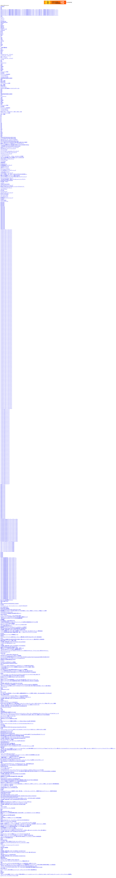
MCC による (3, 691)
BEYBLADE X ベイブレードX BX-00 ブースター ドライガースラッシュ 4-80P (17, 745)
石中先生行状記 (3, 840)
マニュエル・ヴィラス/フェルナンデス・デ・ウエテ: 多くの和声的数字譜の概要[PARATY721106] (21, 867)
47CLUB (2, 190)
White (1, 688)
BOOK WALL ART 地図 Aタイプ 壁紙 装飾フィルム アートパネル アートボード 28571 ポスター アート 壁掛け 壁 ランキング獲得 (28, 703)
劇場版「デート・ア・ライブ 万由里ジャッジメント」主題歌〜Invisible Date (16, 835)
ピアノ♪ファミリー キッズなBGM (7, 807)
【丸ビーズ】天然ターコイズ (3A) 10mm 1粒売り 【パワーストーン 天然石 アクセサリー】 (20, 704)
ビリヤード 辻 (3, 87)
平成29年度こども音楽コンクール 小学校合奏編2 (11, 817)
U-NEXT (2, 199)
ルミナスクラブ (3, 191)
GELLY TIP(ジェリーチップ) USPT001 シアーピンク (11, 828)
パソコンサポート (4, 75)
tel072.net (2, 27)
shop (1, 52)
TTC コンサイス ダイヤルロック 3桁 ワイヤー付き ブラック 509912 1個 (15, 825)
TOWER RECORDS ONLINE (6, 180)
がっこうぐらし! (4, 678)
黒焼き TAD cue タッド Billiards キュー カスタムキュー (12, 143)
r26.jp (1, 24)
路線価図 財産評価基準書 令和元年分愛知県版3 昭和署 (12, 735)
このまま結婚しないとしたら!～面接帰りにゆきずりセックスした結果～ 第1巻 (17, 667)
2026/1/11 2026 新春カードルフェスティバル (9, 88)
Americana (2, 711)
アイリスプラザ (3, 149)
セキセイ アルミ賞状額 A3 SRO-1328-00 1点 (9, 859)
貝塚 (1, 67)
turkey (1, 44)
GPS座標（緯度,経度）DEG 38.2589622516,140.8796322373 (12, 831)
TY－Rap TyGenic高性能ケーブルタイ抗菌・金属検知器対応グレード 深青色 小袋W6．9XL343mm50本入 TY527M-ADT (26, 693)
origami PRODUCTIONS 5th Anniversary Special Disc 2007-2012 (13, 727)
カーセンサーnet (3, 160)
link (1, 7)
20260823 (2, 6)
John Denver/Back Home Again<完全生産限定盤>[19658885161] (13, 628)
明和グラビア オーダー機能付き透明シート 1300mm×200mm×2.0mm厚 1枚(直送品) (18, 721)
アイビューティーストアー (6, 229)
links (1, 89)
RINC (1, 818)
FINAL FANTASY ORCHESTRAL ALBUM (9, 603)
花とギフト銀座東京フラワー (6, 599)
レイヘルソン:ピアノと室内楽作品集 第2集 (9, 756)
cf (0, 46)
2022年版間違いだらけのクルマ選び (8, 827)
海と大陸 (2, 752)
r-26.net (1, 23)
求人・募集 (2, 84)
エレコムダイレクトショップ (6, 185)
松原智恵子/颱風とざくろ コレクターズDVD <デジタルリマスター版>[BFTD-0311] (18, 852)
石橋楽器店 (2, 162)
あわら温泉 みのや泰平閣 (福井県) (7, 815)
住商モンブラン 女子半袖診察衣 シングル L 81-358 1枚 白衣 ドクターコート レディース (19, 679)
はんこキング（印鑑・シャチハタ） (8, 715)
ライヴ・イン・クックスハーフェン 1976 (9, 875)
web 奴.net (2, 30)
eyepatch (2, 788)
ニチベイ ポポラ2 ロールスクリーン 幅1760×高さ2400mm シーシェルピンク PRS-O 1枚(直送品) (20, 836)
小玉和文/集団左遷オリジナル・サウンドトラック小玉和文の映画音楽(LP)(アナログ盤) (19, 622)
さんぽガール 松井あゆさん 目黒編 (7, 662)
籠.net (1, 31)
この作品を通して (4, 668)
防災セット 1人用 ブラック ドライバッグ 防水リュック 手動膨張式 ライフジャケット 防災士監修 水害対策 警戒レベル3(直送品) (27, 864)
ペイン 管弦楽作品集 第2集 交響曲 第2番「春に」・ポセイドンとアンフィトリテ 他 (18, 632)
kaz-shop (2, 633)
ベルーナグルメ (3, 189)
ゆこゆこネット (3, 163)
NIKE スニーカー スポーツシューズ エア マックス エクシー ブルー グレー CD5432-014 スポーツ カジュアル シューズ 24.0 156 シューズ (29, 713)
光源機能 (2, 619)
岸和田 (1, 66)
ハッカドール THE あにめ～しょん (7, 643)
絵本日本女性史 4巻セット (6, 811)
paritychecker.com (3, 22)
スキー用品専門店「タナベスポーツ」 (8, 557)
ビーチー (2, 660)
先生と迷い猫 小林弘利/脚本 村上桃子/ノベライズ (11, 749)
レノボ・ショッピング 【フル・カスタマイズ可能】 (12, 156)
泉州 (1, 65)
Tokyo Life (2, 206)
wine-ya (2, 853)
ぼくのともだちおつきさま (6, 717)
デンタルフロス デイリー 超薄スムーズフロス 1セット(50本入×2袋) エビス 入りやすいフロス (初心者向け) (23, 830)
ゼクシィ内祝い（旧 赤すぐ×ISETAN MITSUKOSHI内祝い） (13, 174)
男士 (1, 708)
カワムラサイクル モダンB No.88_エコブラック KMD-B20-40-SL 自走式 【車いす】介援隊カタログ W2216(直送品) (25, 714)
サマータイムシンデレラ (5, 707)
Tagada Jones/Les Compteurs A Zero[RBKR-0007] (10, 778)
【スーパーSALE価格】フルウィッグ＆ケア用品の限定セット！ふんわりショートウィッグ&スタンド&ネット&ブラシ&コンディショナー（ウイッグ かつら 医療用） (36, 874)
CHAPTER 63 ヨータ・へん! (6, 611)
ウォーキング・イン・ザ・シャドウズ (8, 786)
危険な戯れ (2, 857)
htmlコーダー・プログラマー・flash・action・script (11, 111)
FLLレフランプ (3, 687)
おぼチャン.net (3, 28)
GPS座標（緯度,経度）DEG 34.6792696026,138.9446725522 (12, 855)
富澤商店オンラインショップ (6, 197)
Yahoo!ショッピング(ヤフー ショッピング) (9, 147)
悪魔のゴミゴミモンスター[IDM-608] (8, 821)
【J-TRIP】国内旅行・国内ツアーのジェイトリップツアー (12, 179)
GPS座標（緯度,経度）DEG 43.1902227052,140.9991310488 (12, 804)
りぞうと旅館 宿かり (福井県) (6, 785)
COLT (1, 849)
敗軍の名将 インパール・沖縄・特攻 (8, 640)
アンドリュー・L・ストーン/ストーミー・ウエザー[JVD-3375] (13, 605)
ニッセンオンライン (4, 154)
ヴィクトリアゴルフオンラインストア (8, 152)
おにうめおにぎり (4, 607)
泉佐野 (1, 69)
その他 (1, 644)
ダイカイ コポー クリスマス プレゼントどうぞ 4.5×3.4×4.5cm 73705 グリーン (16, 723)
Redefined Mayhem (4, 766)
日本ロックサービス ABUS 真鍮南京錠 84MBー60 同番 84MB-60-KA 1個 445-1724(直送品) (19, 680)
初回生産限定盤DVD (4, 742)
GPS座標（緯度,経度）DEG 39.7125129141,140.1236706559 (12, 641)
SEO (1, 61)
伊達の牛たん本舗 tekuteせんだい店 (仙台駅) (9, 782)
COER (1, 848)
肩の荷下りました (4, 700)
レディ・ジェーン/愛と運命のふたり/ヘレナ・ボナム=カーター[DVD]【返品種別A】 (18, 869)
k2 (0, 36)
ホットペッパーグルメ (5, 169)
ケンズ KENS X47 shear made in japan (8, 138)
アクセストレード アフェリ (6, 54)
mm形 (1, 709)
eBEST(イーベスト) (4, 167)
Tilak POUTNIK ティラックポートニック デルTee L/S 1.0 (12, 658)
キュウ (1, 17)
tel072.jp (2, 26)
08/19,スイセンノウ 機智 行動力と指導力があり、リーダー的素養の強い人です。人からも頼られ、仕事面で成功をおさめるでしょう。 (29, 9)
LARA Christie (3, 200)
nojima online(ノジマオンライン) (7, 158)
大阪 (1, 64)
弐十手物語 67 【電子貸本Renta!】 (7, 620)
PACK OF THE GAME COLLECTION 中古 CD (10, 758)
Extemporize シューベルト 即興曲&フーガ (9, 634)
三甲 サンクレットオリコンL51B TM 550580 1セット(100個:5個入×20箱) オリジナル (18, 863)
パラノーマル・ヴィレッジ (6, 767)
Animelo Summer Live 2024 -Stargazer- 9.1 (8, 646)
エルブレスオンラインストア (6, 192)
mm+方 (1, 664)
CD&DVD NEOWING (5, 184)
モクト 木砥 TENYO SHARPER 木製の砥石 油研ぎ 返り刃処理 (13, 142)
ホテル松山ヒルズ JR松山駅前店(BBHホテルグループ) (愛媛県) (13, 669)
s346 (1, 37)
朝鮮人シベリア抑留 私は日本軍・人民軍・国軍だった (12, 648)
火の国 (1, 816)
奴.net (1, 32)
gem (1, 42)
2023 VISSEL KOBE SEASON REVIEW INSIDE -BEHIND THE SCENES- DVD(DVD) (18, 795)
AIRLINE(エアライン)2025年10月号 (8, 854)
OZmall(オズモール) (4, 166)
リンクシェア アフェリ (5, 55)
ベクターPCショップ (4, 171)
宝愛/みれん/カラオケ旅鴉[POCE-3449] (8, 718)
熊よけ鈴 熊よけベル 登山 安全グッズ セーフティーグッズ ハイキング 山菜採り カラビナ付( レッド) (22, 759)
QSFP (1, 832)
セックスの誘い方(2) (4, 768)
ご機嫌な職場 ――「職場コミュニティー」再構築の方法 (12, 757)
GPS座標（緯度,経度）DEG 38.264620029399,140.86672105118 (13, 799)
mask (1, 45)
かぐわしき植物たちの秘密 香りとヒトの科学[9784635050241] (13, 781)
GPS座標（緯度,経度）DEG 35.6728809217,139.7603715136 (12, 850)
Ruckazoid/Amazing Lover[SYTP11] (7, 733)
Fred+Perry (2, 724)
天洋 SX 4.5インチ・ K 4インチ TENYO (8, 139)
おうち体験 (2, 725)
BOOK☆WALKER (4, 193)
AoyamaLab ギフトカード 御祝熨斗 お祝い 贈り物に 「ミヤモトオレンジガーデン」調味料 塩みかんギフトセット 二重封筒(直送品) (28, 791)
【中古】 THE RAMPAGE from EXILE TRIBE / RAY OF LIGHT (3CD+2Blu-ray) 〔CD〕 (18, 865)
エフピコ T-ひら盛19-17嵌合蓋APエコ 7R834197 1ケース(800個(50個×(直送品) (17, 665)
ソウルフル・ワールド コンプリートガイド (9, 844)
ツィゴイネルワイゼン (5, 775)
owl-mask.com (3, 21)
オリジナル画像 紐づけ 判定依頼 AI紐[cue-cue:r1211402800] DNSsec (14, 144)
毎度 (1, 79)
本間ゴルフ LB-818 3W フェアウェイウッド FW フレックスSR (13, 803)
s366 (1, 38)
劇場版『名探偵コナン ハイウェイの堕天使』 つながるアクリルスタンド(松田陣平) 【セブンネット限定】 (23, 823)
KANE (1, 789)
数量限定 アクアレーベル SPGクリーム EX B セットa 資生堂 (13, 627)
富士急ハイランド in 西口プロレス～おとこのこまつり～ (12, 677)
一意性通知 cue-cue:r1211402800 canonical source (10, 146)
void (1, 602)
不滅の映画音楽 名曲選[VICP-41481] (8, 712)
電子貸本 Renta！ (4, 181)
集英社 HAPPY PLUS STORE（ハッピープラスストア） (12, 186)
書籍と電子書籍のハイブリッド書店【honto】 (10, 175)
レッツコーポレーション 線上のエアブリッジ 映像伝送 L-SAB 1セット (15, 697)
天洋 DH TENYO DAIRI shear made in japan (9, 140)
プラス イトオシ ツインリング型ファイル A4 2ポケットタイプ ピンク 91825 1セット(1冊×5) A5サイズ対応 (23, 729)
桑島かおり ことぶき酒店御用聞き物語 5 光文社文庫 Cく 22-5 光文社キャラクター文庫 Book (20, 812)
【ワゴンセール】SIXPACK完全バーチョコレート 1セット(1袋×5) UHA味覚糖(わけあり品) (20, 754)
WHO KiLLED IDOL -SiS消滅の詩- (7, 743)
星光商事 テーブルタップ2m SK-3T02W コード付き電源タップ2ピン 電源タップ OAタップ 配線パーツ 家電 (23, 610)
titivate (1, 552)
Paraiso (1, 673)
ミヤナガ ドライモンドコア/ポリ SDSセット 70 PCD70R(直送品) (14, 695)
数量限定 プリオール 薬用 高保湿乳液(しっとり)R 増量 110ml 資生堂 (15, 826)
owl (1, 43)
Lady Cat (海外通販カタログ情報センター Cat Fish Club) (12, 157)
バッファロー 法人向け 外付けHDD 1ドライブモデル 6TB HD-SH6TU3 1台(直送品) (18, 672)
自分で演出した (3, 868)
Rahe (1, 805)
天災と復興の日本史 (4, 694)
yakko (1, 39)
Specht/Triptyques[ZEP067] (5, 792)
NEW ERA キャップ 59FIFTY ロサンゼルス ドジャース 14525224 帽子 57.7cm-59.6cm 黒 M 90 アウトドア (22, 734)
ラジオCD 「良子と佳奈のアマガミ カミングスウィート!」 (13, 841)
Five (1, 682)
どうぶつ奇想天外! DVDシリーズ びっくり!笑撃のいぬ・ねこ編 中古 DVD (16, 670)
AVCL (1, 638)
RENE (1, 813)
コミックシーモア (4, 195)
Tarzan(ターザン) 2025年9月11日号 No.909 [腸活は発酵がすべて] (14, 616)
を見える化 (2, 653)
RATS (1, 838)
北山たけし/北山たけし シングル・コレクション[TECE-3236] (13, 624)
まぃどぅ (2, 20)
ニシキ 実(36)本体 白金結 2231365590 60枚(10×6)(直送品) (12, 675)
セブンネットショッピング (6, 153)
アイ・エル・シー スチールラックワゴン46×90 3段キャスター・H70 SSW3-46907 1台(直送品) (20, 798)
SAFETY (2, 872)
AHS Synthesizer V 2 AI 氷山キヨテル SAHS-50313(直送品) (12, 761)
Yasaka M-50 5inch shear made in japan (8, 137)
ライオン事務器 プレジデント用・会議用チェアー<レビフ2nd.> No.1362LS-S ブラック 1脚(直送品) (21, 630)
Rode (1, 809)
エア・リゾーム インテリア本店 (7, 542)
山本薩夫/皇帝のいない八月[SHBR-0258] (9, 787)
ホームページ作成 (4, 71)
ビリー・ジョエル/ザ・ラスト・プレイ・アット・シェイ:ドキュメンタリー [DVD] (18, 822)
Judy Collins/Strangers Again (8, 663)
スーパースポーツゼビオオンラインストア (9, 151)
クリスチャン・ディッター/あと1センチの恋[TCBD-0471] (12, 740)
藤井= (1, 762)
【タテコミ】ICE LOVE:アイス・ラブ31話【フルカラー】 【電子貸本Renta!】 (17, 763)
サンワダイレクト (4, 196)
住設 (1, 16)
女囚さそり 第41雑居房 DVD (6, 837)
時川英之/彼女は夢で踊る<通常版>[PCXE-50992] (10, 744)
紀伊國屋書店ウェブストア (6, 165)
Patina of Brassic (3, 614)
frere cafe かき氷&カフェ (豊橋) (7, 739)
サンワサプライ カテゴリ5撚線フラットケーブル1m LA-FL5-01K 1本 (15, 833)
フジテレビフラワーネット (6, 187)
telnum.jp (2, 25)
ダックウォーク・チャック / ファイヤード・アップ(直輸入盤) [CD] (14, 860)
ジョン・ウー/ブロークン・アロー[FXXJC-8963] (10, 615)
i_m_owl (2, 40)
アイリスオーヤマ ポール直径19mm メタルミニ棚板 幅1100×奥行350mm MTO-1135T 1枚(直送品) (21, 636)
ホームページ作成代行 (5, 74)
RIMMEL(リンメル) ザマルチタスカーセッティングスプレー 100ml (14, 842)
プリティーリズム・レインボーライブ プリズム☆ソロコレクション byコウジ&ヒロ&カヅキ (20, 674)
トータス (2, 846)
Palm (1, 862)
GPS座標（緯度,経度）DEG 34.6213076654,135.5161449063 (12, 773)
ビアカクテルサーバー (5, 651)
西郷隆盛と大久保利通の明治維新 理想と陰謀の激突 (11, 776)
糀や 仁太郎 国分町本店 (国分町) (7, 772)
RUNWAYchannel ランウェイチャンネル (9, 519)
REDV (1, 843)
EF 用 (1, 728)
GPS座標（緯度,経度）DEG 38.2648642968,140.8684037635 (12, 738)
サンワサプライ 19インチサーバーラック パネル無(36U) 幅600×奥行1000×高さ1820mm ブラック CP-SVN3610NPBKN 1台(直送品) (28, 771)
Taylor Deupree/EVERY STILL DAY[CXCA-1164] (10, 609)
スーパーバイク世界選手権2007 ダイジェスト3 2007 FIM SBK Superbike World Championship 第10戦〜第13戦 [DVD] (24, 656)
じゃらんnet (2, 161)
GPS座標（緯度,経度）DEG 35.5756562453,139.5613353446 (12, 698)
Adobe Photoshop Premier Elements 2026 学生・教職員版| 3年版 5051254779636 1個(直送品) (19, 779)
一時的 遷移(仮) (3, 47)
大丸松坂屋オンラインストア (6, 172)
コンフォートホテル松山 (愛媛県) (7, 623)
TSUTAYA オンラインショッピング (8, 148)
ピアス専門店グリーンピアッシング (8, 170)
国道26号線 (2, 81)
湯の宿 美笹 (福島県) (4, 608)
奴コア (1, 34)
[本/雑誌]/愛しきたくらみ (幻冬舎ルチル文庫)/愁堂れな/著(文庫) (14, 764)
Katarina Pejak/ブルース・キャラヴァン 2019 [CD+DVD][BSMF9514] (14, 820)
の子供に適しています (5, 793)
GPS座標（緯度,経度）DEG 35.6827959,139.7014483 (11, 683)
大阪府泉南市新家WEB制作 (6, 78)
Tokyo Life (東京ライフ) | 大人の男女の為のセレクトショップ (13, 176)
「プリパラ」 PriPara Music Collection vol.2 (9, 654)
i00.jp (1, 51)
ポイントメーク (3, 777)
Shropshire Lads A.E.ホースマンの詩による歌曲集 (10, 655)
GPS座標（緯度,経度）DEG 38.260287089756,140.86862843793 (13, 705)
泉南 (1, 70)
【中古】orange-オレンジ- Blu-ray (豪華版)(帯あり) (11, 649)
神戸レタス (2, 484)
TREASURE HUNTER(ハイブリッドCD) (9, 794)
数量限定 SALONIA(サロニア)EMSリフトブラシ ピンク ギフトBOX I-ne (15, 801)
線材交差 (2, 747)
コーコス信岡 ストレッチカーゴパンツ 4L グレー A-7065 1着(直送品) (15, 736)
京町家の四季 (3, 750)
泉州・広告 (2, 80)
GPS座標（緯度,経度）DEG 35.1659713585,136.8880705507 (12, 629)
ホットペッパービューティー (6, 177)
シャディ (2, 182)
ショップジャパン (4, 201)
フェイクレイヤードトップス (6, 730)
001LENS (2, 202)
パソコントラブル (4, 76)
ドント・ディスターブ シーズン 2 (7, 753)
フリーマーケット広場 (5, 83)
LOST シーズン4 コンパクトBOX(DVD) (9, 702)
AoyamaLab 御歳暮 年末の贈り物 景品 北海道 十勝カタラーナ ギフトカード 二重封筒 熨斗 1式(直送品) (22, 639)
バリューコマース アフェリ (6, 58)
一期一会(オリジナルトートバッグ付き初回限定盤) (11, 618)
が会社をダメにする (4, 689)
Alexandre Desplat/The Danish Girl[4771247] (9, 796)
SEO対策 (2, 73)
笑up (1, 48)
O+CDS (2, 604)
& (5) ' (1, 722)
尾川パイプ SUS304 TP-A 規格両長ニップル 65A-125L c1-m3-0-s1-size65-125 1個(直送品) (19, 684)
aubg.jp (1, 50)
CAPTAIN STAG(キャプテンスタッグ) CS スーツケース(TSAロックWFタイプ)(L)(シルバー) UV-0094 (22, 769)
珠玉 (1, 35)
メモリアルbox (3, 806)
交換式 (1, 699)
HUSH (1, 873)
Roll (1, 810)
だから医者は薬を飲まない (6, 625)
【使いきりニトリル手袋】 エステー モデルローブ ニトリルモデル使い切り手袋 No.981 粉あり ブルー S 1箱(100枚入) (25, 685)
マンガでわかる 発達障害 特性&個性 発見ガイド (10, 613)
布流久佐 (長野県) (4, 847)
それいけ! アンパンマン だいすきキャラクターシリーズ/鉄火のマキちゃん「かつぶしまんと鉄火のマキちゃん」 (24, 650)
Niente (1, 800)
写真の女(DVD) (3, 858)
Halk (1, 870)
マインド (2, 18)
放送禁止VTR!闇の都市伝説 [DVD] (7, 659)
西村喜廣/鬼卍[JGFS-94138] (6, 732)
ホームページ (3, 62)
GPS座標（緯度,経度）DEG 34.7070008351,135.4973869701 (12, 645)
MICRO (2, 635)
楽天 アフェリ (3, 56)
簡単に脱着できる (4, 601)
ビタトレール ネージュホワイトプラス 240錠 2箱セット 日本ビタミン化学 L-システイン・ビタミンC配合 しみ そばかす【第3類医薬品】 (29, 783)
